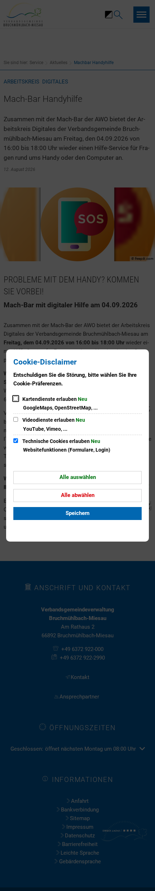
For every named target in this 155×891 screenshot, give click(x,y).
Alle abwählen (77, 495)
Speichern (77, 513)
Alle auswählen (77, 477)
